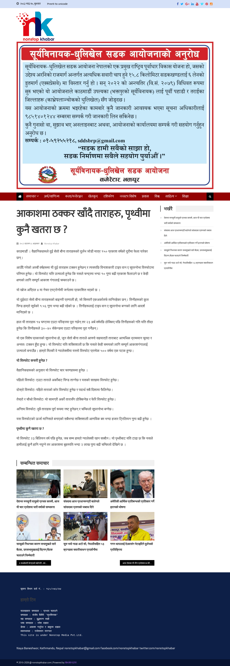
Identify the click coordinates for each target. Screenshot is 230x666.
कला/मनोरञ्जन (74, 196)
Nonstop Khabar (51, 243)
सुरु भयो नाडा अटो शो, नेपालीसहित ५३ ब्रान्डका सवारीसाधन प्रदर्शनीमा (188, 265)
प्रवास (145, 196)
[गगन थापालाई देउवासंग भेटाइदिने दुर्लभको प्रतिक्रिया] (132, 528)
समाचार (31, 196)
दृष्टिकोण (109, 196)
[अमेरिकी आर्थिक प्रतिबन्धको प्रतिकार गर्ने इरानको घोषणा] (132, 483)
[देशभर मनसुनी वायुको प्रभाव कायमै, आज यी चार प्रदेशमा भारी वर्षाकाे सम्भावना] (39, 483)
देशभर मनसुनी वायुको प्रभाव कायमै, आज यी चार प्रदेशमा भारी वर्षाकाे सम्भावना (187, 220)
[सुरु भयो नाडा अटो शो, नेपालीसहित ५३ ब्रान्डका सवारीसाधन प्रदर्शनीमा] (85, 526)
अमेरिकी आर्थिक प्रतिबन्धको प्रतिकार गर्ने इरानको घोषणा (187, 243)
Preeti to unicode (57, 3)
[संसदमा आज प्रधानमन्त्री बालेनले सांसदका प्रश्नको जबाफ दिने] (85, 483)
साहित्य (169, 196)
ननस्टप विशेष (128, 196)
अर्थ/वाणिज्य (51, 196)
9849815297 (71, 662)
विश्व (157, 196)
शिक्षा (185, 196)
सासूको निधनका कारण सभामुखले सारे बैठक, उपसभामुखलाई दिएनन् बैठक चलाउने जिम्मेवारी (36, 550)
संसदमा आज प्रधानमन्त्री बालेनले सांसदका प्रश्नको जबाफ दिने (187, 233)
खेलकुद (93, 196)
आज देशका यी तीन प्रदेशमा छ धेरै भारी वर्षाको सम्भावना (138, 563)
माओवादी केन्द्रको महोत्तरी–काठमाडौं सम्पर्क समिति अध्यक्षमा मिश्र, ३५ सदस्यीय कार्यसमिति (36, 563)
